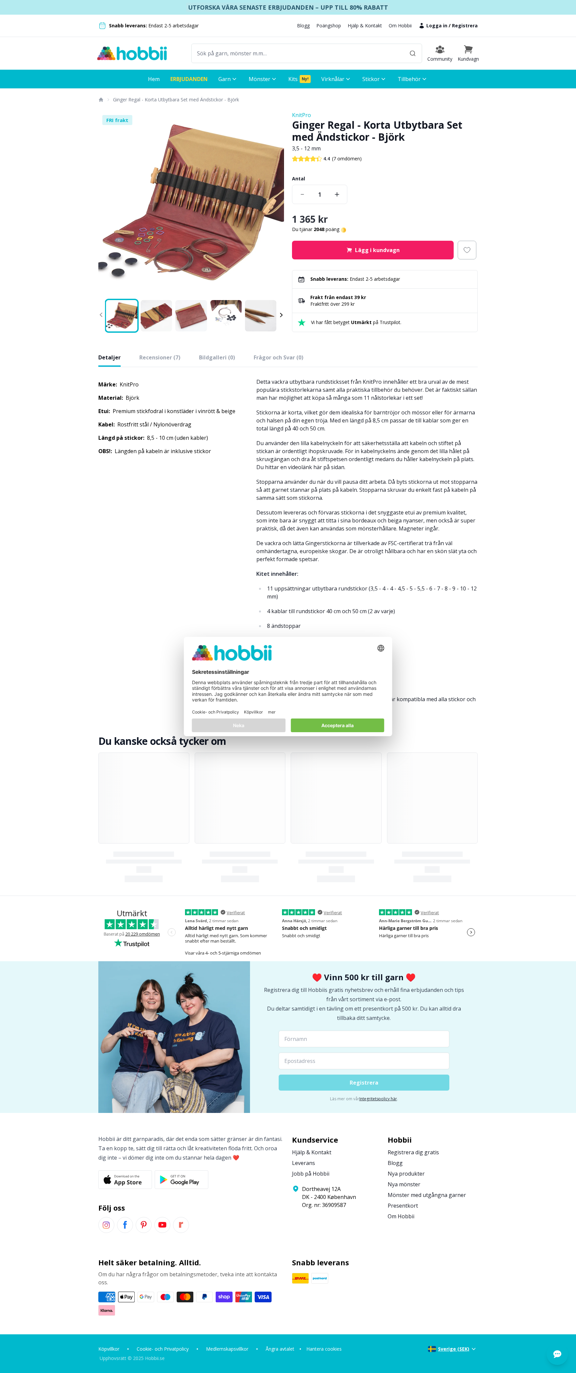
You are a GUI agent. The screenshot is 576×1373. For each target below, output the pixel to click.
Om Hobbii (400, 25)
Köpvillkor (108, 1349)
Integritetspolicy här (378, 1099)
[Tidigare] (107, 204)
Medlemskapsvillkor (227, 1349)
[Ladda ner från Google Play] (181, 1179)
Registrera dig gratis (413, 1152)
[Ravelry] (181, 1225)
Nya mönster (404, 1184)
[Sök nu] (413, 53)
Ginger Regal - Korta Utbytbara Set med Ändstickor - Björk (176, 99)
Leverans (303, 1163)
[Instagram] (106, 1225)
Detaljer (109, 357)
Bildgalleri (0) (217, 357)
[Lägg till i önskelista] (467, 250)
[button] (468, 53)
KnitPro (301, 115)
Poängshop (328, 25)
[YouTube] (162, 1225)
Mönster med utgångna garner (427, 1195)
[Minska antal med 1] (302, 194)
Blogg (303, 25)
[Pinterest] (144, 1225)
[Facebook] (125, 1225)
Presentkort (403, 1205)
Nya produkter (406, 1173)
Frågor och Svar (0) (278, 357)
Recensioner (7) (159, 357)
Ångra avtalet (280, 1349)
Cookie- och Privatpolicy (163, 1349)
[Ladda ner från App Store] (125, 1179)
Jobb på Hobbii (310, 1173)
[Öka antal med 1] (337, 194)
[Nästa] (274, 204)
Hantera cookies (324, 1349)
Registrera (465, 25)
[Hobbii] (132, 53)
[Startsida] (100, 99)
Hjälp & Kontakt (365, 25)
